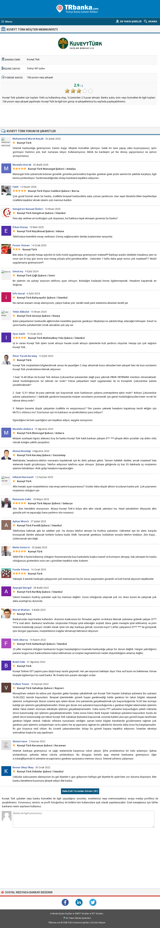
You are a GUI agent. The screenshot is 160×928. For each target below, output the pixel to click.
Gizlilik (94, 923)
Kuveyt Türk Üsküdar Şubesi (34, 771)
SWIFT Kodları (82, 913)
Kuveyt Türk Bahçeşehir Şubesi (36, 297)
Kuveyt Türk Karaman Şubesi (34, 745)
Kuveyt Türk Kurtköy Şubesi (33, 591)
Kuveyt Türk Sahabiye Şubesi (34, 688)
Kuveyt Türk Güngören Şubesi (35, 213)
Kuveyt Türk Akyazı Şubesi (44, 503)
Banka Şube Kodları (62, 913)
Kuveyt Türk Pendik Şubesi (33, 525)
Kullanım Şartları (81, 923)
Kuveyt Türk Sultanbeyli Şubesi (36, 643)
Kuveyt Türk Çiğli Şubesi (31, 275)
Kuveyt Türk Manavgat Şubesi (46, 168)
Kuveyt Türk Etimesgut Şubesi (35, 433)
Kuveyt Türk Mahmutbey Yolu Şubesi (50, 337)
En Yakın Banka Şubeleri (78, 918)
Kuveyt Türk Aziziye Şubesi (33, 315)
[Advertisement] (80, 116)
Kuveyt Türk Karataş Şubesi (34, 455)
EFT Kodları (97, 913)
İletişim (102, 923)
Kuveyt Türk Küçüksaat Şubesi (35, 231)
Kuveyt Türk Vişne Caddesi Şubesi (49, 190)
